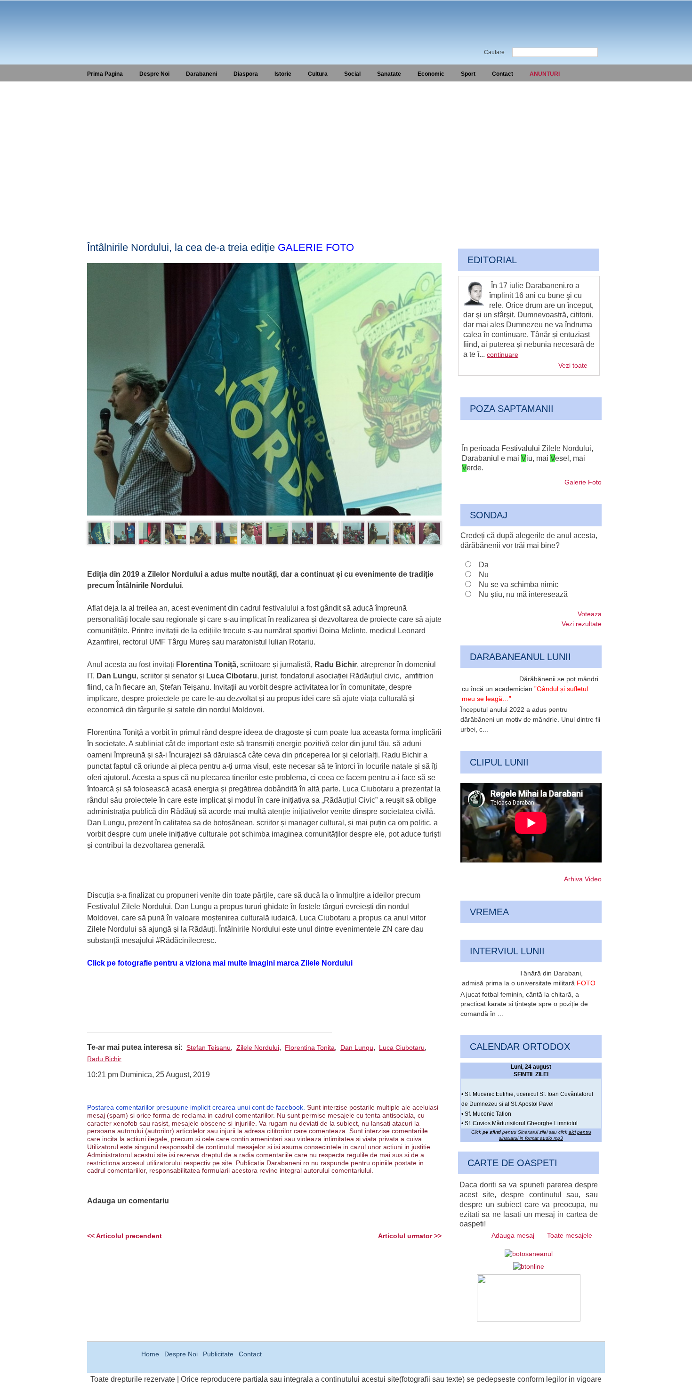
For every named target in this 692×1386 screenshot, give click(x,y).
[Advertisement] (346, 152)
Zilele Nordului (257, 1047)
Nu (484, 575)
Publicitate (218, 1354)
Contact (502, 74)
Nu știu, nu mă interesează (523, 594)
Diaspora (245, 74)
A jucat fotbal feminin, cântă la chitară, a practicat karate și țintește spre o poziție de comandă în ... (524, 1004)
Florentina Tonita (310, 1047)
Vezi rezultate (582, 624)
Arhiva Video (583, 879)
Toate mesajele (569, 1235)
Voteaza (590, 614)
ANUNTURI (545, 74)
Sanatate (389, 74)
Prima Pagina (105, 74)
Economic (431, 74)
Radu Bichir (104, 1059)
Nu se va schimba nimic (518, 584)
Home (150, 1354)
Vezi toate (572, 365)
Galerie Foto (583, 482)
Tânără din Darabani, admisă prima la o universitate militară (528, 978)
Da (484, 565)
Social (352, 74)
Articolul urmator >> (410, 1236)
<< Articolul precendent (124, 1236)
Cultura (318, 74)
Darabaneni (201, 74)
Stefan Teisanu (208, 1047)
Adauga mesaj (512, 1235)
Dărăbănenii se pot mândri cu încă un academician (530, 688)
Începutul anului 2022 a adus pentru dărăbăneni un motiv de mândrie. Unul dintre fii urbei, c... (530, 719)
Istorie (282, 74)
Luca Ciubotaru (402, 1047)
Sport (468, 74)
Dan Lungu (356, 1047)
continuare (502, 354)
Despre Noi (154, 74)
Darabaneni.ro (137, 24)
